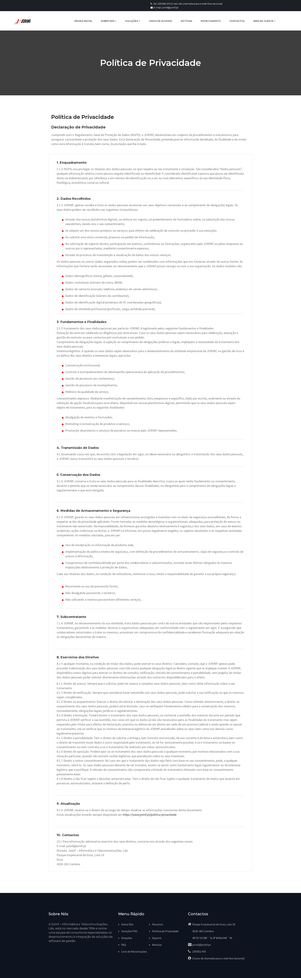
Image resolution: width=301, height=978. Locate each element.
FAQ (123, 944)
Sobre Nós (127, 924)
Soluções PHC (129, 931)
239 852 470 (199, 951)
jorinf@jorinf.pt (201, 944)
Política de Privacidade (165, 931)
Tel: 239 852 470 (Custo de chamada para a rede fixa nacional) (187, 3)
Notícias (157, 944)
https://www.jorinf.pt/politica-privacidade (149, 815)
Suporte (157, 938)
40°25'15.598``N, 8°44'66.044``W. (212, 938)
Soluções (126, 938)
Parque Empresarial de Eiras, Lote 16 (213, 924)
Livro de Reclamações (134, 951)
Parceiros (157, 924)
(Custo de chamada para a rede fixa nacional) (218, 958)
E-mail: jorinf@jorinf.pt (165, 7)
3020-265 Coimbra (203, 931)
